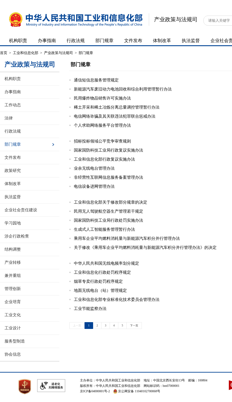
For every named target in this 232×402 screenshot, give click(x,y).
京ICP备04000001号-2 (95, 391)
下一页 (134, 325)
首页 (3, 53)
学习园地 (13, 223)
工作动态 (13, 105)
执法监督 (191, 40)
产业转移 (13, 262)
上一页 (77, 325)
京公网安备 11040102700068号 (139, 391)
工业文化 (13, 315)
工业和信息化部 (25, 53)
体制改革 (162, 40)
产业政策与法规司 (176, 19)
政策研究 (13, 170)
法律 (9, 118)
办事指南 (47, 40)
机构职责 (18, 40)
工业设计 (13, 328)
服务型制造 (15, 341)
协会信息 (13, 354)
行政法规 (76, 40)
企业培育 (13, 302)
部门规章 (104, 40)
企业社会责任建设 (21, 210)
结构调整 (13, 249)
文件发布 (133, 40)
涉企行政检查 (17, 236)
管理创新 (13, 288)
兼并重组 (13, 275)
